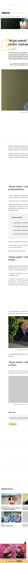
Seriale (12, 16)
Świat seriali (7, 16)
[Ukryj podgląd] (25, 543)
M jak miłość (17, 16)
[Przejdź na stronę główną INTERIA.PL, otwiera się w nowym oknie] (6, 13)
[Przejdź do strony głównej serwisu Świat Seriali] (19, 13)
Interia (2, 16)
